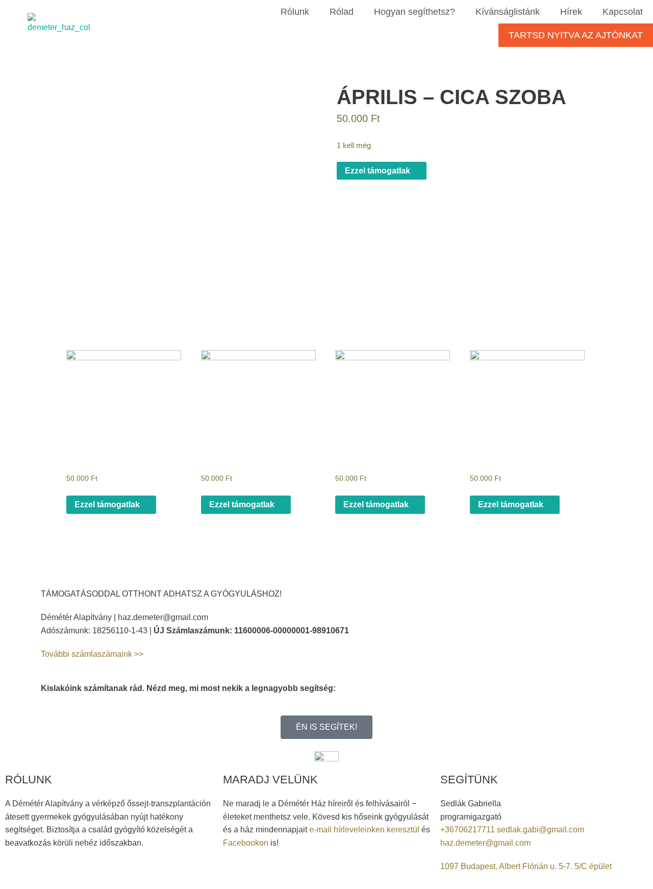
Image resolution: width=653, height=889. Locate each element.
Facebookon (245, 842)
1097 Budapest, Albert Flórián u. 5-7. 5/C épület (526, 866)
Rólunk (295, 12)
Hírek (571, 12)
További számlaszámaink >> (92, 654)
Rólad (342, 12)
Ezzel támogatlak (378, 170)
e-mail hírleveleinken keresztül (364, 829)
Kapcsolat (622, 12)
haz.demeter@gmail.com (485, 842)
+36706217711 (468, 829)
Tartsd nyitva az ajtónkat (576, 35)
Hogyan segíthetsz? (414, 12)
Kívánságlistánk (507, 12)
